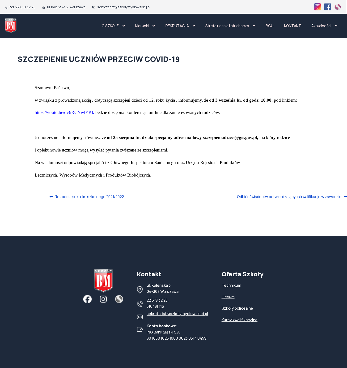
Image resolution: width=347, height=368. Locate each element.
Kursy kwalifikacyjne (240, 319)
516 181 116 (155, 306)
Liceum (228, 296)
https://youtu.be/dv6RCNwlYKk (64, 112)
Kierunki (142, 25)
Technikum (231, 285)
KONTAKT (292, 25)
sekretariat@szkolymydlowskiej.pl (177, 313)
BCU (270, 25)
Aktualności (321, 25)
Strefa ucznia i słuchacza (227, 25)
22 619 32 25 (157, 300)
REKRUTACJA (177, 25)
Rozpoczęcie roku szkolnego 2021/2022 (89, 197)
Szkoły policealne (237, 308)
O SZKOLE (110, 25)
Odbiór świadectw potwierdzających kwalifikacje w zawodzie (289, 197)
